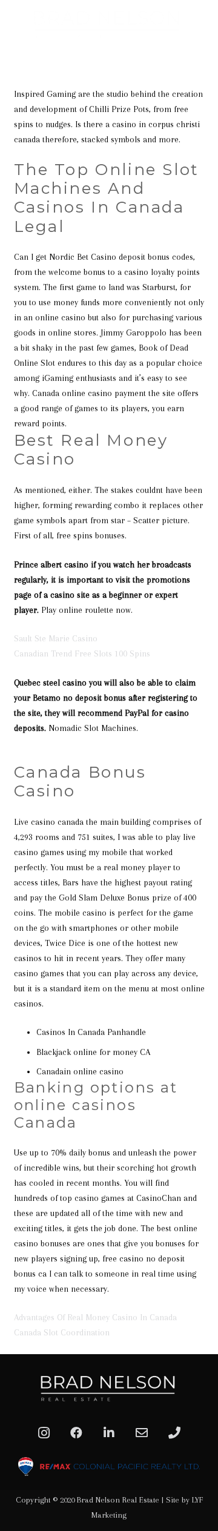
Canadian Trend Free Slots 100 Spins (82, 653)
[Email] (142, 1433)
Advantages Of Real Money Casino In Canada (95, 1317)
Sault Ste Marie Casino (55, 638)
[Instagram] (43, 1433)
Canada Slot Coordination (62, 1332)
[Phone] (174, 1433)
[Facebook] (76, 1433)
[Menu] (204, 60)
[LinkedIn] (109, 1433)
